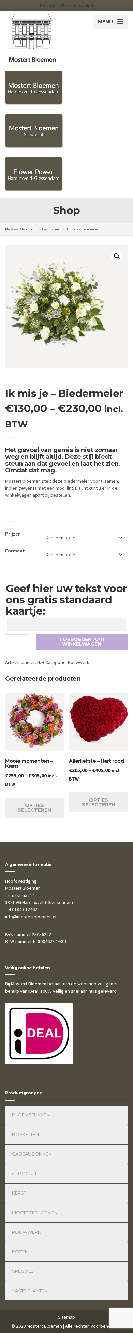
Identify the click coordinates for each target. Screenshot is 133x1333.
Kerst (19, 1193)
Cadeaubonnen (32, 1154)
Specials (23, 1271)
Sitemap (66, 1317)
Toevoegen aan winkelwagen (81, 641)
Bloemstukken (31, 1115)
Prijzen (13, 534)
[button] (117, 256)
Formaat (15, 551)
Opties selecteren (34, 807)
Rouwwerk (78, 662)
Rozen (20, 1251)
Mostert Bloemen (35, 1212)
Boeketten (25, 1134)
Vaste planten (30, 1290)
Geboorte (25, 1173)
